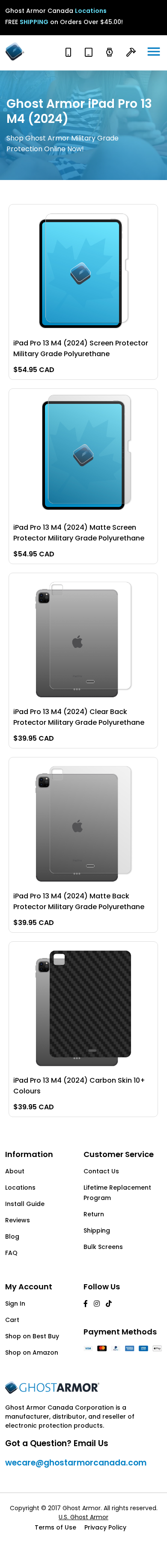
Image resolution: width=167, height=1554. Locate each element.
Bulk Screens (103, 1247)
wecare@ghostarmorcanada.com (75, 1463)
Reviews (17, 1220)
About (14, 1171)
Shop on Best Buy (32, 1336)
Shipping (97, 1230)
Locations (91, 10)
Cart (12, 1320)
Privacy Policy (105, 1527)
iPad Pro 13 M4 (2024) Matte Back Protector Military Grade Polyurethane (78, 901)
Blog (12, 1236)
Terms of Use (55, 1527)
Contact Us (101, 1171)
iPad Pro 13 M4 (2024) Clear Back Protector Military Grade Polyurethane (78, 717)
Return (94, 1214)
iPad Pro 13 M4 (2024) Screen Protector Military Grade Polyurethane (80, 348)
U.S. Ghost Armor (83, 1517)
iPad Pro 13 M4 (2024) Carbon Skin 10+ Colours (79, 1085)
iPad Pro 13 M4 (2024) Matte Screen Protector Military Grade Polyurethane (78, 532)
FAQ (11, 1253)
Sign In (15, 1303)
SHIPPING (34, 22)
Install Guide (25, 1204)
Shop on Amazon (31, 1352)
